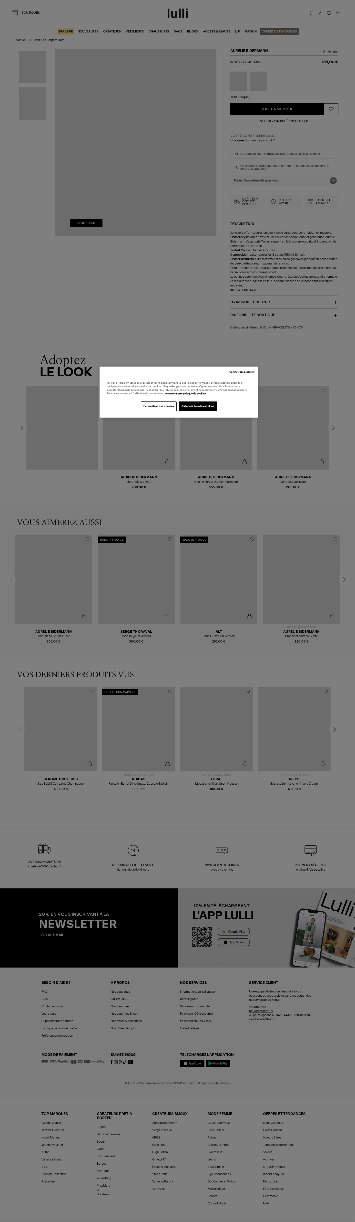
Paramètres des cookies (158, 406)
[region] (179, 392)
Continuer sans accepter (241, 372)
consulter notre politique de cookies (185, 393)
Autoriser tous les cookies (198, 406)
